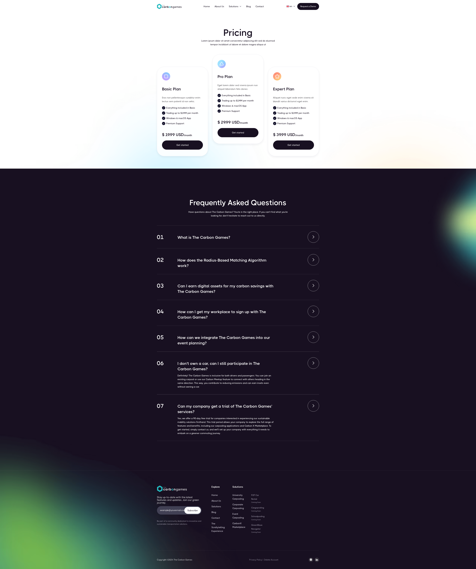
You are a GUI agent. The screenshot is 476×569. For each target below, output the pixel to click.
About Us (219, 6)
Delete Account (271, 560)
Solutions (216, 506)
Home (207, 6)
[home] (169, 6)
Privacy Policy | (256, 560)
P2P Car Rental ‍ (256, 498)
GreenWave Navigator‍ (256, 528)
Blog (248, 6)
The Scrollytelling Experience (218, 527)
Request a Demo (308, 6)
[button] (235, 6)
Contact (259, 6)
